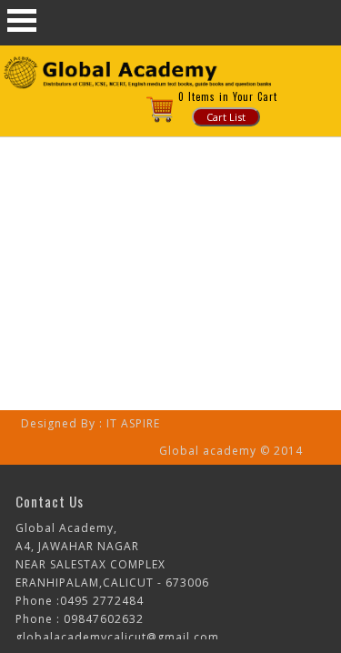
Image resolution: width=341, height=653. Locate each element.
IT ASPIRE (133, 423)
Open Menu (22, 20)
